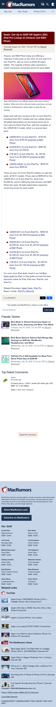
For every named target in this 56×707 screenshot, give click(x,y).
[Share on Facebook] (49, 297)
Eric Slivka (32, 530)
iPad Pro (37, 288)
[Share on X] (43, 297)
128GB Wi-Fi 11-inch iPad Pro (23, 137)
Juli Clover (5, 540)
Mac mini (8, 11)
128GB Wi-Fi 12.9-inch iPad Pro (23, 232)
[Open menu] (3, 4)
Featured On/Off (8, 701)
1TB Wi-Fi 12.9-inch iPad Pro (22, 262)
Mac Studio (23, 11)
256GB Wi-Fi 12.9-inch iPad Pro (23, 242)
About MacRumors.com (16, 510)
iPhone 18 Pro (40, 11)
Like (23, 390)
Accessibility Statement (9, 697)
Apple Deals (27, 288)
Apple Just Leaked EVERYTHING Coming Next (31, 626)
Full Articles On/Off (22, 701)
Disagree (30, 390)
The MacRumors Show (20, 642)
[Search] (48, 4)
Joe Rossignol (33, 540)
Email (3, 535)
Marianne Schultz (34, 559)
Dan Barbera (6, 569)
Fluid (32, 701)
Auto (45, 701)
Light (50, 701)
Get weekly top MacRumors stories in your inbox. (28, 305)
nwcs (13, 377)
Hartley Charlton (7, 559)
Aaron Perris (32, 579)
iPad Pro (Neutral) (26, 291)
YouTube (10, 593)
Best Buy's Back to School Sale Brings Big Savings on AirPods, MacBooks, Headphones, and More (32, 340)
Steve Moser (6, 579)
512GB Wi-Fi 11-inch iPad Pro (23, 147)
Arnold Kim (5, 530)
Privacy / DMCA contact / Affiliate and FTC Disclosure (20, 692)
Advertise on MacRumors (16, 517)
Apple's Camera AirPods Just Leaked (26, 618)
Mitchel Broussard (8, 550)
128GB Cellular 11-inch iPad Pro (24, 164)
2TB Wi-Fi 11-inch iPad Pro (21, 154)
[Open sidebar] (53, 5)
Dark (3, 703)
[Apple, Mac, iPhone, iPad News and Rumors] (20, 7)
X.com (9, 535)
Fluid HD (39, 701)
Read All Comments (28, 435)
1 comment (9, 298)
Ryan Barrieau (33, 569)
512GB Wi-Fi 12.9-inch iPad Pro (23, 252)
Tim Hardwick (33, 550)
